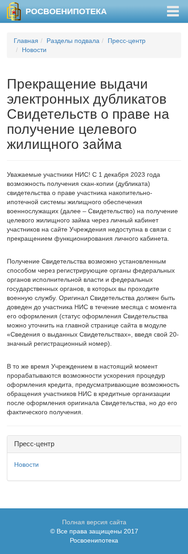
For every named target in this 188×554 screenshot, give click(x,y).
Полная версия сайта (94, 522)
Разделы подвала (73, 40)
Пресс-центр (127, 40)
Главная (26, 40)
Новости (34, 49)
